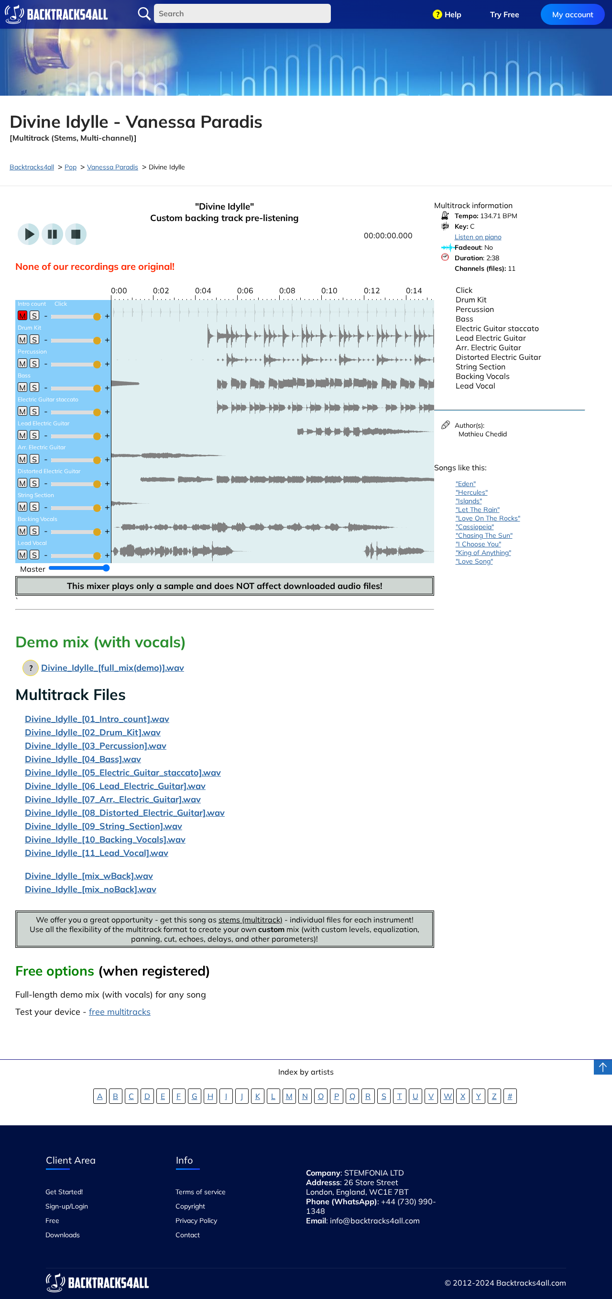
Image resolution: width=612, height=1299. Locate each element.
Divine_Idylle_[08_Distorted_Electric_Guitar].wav (125, 812)
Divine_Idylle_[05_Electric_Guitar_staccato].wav (123, 772)
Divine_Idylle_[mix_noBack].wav (90, 889)
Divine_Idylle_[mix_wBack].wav (89, 875)
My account (572, 14)
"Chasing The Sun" (484, 535)
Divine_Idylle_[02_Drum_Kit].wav (93, 732)
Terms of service (200, 1192)
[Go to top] (603, 1067)
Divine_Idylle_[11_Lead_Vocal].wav (96, 852)
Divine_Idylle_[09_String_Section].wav (103, 826)
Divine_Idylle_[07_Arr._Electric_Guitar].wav (113, 799)
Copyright (190, 1206)
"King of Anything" (483, 552)
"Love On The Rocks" (488, 518)
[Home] (56, 14)
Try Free (504, 14)
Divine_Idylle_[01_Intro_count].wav (97, 718)
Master (32, 569)
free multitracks (120, 1011)
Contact (187, 1235)
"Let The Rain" (478, 509)
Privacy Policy (196, 1220)
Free (52, 1220)
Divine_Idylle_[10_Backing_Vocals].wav (105, 839)
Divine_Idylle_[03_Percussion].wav (95, 745)
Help (453, 14)
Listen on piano (478, 237)
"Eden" (466, 483)
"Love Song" (474, 561)
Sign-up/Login (66, 1206)
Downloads (62, 1235)
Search (144, 14)
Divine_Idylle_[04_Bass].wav (83, 759)
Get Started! (64, 1192)
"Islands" (469, 501)
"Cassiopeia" (475, 526)
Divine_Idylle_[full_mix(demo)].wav (112, 667)
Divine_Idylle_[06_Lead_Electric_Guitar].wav (115, 785)
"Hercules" (472, 492)
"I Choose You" (478, 544)
